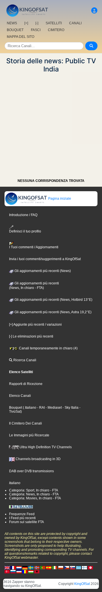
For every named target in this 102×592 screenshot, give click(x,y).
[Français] (13, 567)
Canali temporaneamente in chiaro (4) (48, 348)
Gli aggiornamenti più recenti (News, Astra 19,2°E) (53, 312)
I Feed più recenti (22, 518)
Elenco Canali (20, 396)
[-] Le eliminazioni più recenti (31, 336)
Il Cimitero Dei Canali (25, 423)
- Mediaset (53, 408)
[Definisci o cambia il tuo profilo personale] (94, 10)
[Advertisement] (51, 124)
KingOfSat (82, 584)
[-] (36, 23)
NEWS (12, 23)
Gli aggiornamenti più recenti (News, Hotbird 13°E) (53, 300)
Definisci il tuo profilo (25, 231)
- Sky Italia (70, 408)
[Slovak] (72, 567)
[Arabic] (90, 567)
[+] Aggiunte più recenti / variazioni (35, 325)
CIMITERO (56, 30)
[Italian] (54, 567)
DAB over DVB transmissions (31, 471)
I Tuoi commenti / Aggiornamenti (33, 247)
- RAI (40, 408)
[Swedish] (30, 567)
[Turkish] (7, 571)
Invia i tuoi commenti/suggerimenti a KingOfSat (45, 259)
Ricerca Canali (24, 360)
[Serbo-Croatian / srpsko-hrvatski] (19, 571)
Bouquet (15, 408)
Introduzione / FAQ (23, 215)
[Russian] (13, 571)
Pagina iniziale (59, 199)
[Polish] (60, 567)
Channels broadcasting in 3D (38, 459)
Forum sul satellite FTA (26, 522)
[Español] (48, 567)
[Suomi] (84, 567)
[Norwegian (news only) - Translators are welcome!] (36, 567)
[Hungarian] (30, 571)
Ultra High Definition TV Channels (45, 447)
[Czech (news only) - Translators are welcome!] (66, 567)
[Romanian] (24, 571)
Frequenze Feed (22, 514)
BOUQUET (15, 30)
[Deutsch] (24, 567)
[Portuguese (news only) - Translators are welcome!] (42, 567)
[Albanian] (36, 571)
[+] (26, 23)
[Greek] (78, 567)
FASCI (36, 30)
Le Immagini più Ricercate (29, 435)
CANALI (75, 23)
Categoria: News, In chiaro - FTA (34, 494)
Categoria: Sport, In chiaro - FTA (33, 490)
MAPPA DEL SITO (20, 37)
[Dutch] (19, 567)
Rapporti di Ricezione (25, 384)
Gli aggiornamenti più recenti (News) (42, 271)
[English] (7, 567)
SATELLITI (54, 23)
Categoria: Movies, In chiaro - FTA (35, 498)
